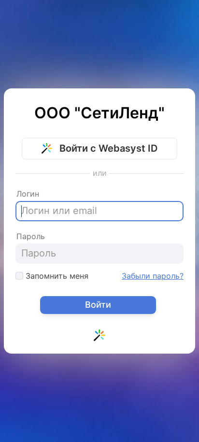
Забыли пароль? (153, 275)
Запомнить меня (55, 276)
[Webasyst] (99, 337)
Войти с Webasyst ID (107, 148)
